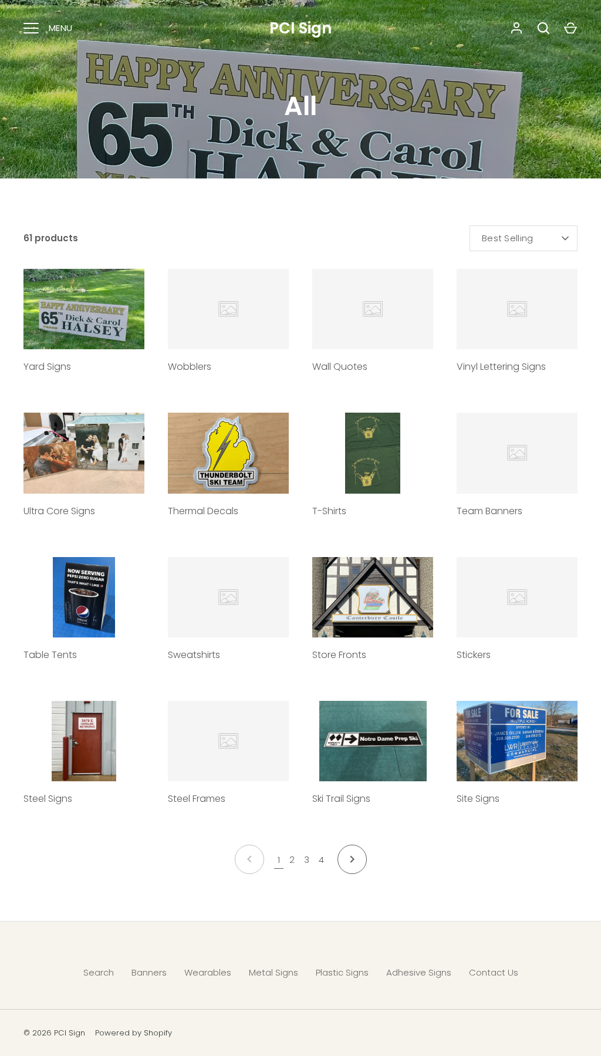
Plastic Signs (342, 972)
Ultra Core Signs (59, 511)
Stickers (474, 655)
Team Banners (489, 511)
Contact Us (493, 972)
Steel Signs (47, 798)
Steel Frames (196, 798)
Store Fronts (339, 655)
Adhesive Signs (418, 972)
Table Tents (50, 655)
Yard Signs (47, 366)
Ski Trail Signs (341, 798)
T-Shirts (329, 511)
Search (98, 972)
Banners (149, 972)
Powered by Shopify (133, 1032)
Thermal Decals (203, 511)
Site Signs (478, 798)
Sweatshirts (194, 655)
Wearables (207, 972)
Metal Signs (273, 972)
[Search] (543, 28)
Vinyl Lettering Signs (501, 366)
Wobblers (189, 366)
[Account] (516, 28)
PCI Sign (300, 28)
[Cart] (570, 28)
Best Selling (508, 238)
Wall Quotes (339, 366)
